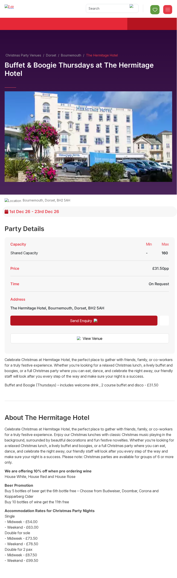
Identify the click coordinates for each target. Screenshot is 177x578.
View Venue (92, 338)
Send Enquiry (81, 320)
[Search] (132, 8)
